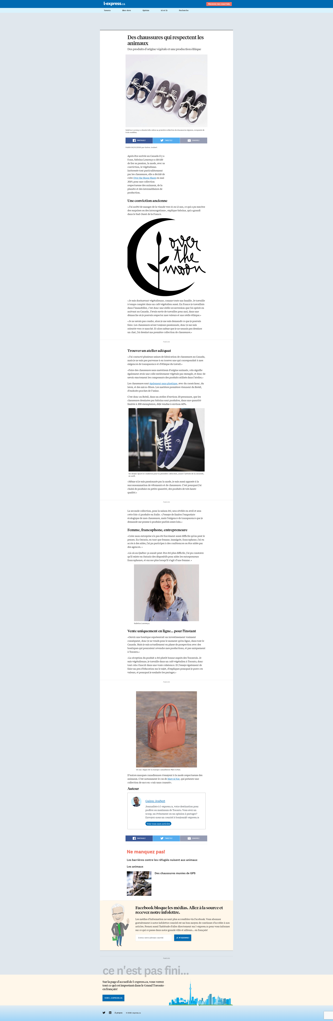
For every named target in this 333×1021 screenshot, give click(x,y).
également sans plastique (163, 383)
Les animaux (135, 866)
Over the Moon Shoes (144, 177)
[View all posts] (158, 824)
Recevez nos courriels (219, 3)
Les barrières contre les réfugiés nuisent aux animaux (162, 860)
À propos (118, 1012)
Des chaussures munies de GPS (175, 873)
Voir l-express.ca (113, 998)
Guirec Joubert (155, 801)
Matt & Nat (174, 778)
